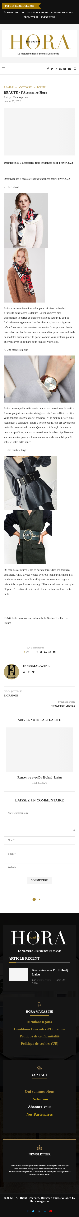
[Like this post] (30, 652)
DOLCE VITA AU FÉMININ (35, 12)
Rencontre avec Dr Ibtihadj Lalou (39, 777)
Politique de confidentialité (39, 1036)
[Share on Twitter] (41, 652)
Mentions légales (39, 1022)
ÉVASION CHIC (11, 12)
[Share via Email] (54, 652)
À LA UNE (9, 87)
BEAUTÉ (41, 87)
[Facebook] (48, 68)
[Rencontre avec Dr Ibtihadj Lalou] (39, 749)
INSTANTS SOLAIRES (61, 12)
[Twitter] (52, 68)
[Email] (69, 68)
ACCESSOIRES (25, 87)
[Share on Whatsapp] (50, 652)
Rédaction (39, 1099)
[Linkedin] (60, 68)
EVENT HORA (48, 17)
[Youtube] (64, 68)
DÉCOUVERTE (31, 17)
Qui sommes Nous (39, 1091)
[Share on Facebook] (37, 652)
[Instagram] (56, 68)
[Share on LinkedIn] (45, 652)
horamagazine (20, 97)
